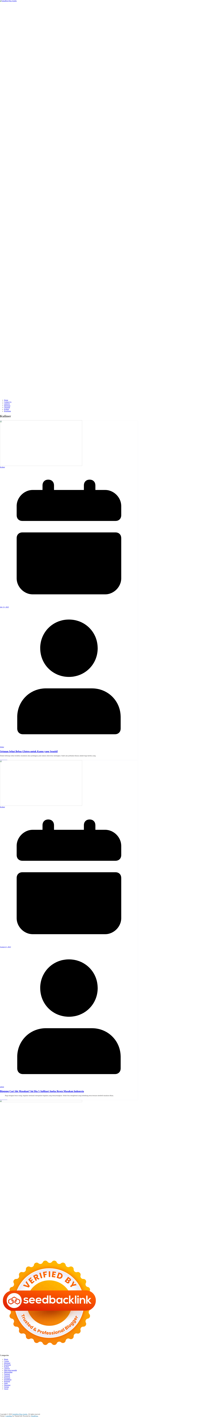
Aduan (16, 1409)
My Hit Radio (46, 1396)
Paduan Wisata (17, 1407)
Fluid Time (40, 1400)
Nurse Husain (133, 1396)
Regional (7, 1381)
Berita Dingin (13, 1411)
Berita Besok (163, 1405)
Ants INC (191, 1392)
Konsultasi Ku (190, 1409)
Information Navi (55, 1403)
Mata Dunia (91, 1403)
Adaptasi (90, 1407)
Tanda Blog (41, 1411)
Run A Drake (134, 1401)
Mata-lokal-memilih (10, 1370)
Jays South (7, 1396)
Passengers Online (6, 1394)
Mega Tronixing (142, 1398)
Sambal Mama (56, 1396)
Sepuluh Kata (4, 1411)
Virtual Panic (124, 1396)
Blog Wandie (94, 1405)
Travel (6, 1389)
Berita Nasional (137, 1405)
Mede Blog (23, 1400)
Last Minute (157, 1400)
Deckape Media (115, 1401)
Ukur (80, 1409)
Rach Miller (66, 1398)
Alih (105, 1407)
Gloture (89, 1398)
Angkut (126, 1407)
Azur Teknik (17, 1392)
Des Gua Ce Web (22, 1403)
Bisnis (6, 1359)
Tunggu (75, 1409)
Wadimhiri (184, 1392)
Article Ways (104, 1400)
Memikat (134, 1409)
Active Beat (96, 1401)
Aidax (77, 1396)
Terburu (191, 1407)
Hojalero (175, 1396)
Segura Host (152, 1398)
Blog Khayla (73, 1405)
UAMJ (72, 1401)
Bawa (160, 1407)
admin (2, 1087)
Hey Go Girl (64, 1392)
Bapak (102, 1409)
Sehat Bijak (68, 1407)
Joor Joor (79, 1400)
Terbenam (165, 1407)
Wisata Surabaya (73, 1403)
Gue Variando (56, 1401)
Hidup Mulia (41, 1398)
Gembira (140, 1409)
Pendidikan (7, 1379)
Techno (6, 1387)
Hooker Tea (168, 1398)
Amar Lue (188, 1398)
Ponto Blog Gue (88, 1400)
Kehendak (162, 1409)
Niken (142, 1403)
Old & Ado (48, 1401)
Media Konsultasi (61, 1411)
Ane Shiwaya (7, 1400)
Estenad (90, 1396)
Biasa (182, 1407)
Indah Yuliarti (54, 1407)
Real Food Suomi (134, 1400)
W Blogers (107, 1394)
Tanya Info (70, 1411)
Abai (98, 1407)
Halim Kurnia (37, 1407)
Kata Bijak (178, 1394)
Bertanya (75, 1407)
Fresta (13, 1396)
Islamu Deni (124, 1394)
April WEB (19, 1396)
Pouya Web (16, 1400)
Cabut (2, 1409)
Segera (152, 1409)
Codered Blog (32, 1400)
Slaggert (39, 1396)
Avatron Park (46, 1394)
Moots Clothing (115, 1396)
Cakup (12, 1409)
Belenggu (177, 1407)
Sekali (157, 1409)
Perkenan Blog (23, 1411)
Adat (95, 1407)
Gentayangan (94, 1409)
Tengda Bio (160, 1398)
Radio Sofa (167, 1403)
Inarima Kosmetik (167, 1400)
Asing (131, 1407)
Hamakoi (96, 1396)
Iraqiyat (47, 1400)
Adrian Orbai (113, 1398)
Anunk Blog (9, 1392)
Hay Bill (170, 1401)
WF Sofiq (7, 1398)
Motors (2, 1392)
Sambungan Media (179, 1409)
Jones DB (64, 1403)
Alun (102, 1407)
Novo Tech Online (166, 1396)
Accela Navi (159, 1392)
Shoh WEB (147, 1396)
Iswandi (6, 1405)
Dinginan (107, 1409)
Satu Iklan (188, 1405)
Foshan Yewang (125, 1392)
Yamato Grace (115, 1394)
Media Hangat (79, 1411)
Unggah (65, 1409)
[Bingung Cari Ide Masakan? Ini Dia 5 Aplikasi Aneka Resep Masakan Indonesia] (41, 805)
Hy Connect (83, 1396)
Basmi (143, 1407)
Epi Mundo (76, 1394)
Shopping (7, 1385)
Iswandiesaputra (181, 1403)
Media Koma (154, 1405)
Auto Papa (38, 1394)
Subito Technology (95, 1392)
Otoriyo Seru (31, 1401)
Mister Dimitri (15, 1398)
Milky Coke (40, 1401)
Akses (38, 1409)
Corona (6, 1361)
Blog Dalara (64, 1394)
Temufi (175, 1398)
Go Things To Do (34, 1403)
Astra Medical (7, 1401)
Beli (156, 1407)
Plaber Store (134, 1392)
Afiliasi (80, 1407)
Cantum (6, 1409)
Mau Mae (118, 1403)
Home (6, 400)
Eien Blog (192, 1396)
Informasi (7, 406)
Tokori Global (105, 1401)
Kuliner (6, 409)
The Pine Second (131, 1398)
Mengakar (32, 1409)
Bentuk (186, 1407)
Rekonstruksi (25, 1398)
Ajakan (21, 1409)
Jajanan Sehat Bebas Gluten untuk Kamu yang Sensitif (29, 751)
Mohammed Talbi (70, 1400)
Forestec (164, 1401)
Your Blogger (180, 1405)
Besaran (120, 1409)
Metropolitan (8, 1372)
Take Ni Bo (150, 1392)
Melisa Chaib (156, 1394)
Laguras (72, 1398)
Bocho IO (151, 1401)
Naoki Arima (186, 1401)
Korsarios (150, 1400)
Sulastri (141, 1396)
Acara (85, 1407)
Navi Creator (159, 1403)
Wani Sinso (27, 1396)
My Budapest (125, 1401)
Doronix (57, 1392)
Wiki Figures (105, 1392)
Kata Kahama (85, 1394)
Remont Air (177, 1401)
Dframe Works (168, 1392)
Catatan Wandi (34, 1405)
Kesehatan (7, 411)
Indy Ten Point (185, 1400)
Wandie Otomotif (53, 1405)
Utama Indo (65, 1396)
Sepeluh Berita (50, 1411)
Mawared (143, 1400)
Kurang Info (118, 1405)
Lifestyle (7, 404)
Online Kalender (122, 1400)
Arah (135, 1407)
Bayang (152, 1407)
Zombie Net (156, 1396)
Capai (61, 1409)
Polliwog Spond (83, 1392)
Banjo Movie (143, 1401)
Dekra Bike (113, 1400)
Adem (26, 1409)
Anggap (42, 1409)
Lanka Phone (49, 1392)
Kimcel (42, 1392)
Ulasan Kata (86, 1409)
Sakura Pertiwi (27, 1407)
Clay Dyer (158, 1401)
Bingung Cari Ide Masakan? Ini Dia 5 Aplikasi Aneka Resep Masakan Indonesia (42, 1091)
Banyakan (114, 1409)
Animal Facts (65, 1401)
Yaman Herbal (87, 1401)
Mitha (184, 1394)
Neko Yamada (114, 1392)
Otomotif (7, 407)
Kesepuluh (169, 1409)
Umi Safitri (45, 1407)
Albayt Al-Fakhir (29, 1394)
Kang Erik (111, 1403)
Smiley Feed (104, 1398)
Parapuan (7, 1378)
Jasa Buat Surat (104, 1396)
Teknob (97, 1403)
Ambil (110, 1407)
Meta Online (170, 1394)
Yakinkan (146, 1409)
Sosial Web (171, 1405)
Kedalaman (127, 1409)
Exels (77, 1398)
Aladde (33, 1396)
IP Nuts (24, 1401)
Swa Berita (140, 1394)
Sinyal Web (146, 1405)
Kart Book (83, 1398)
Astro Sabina (55, 1394)
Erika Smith (121, 1398)
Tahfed (123, 1403)
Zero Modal (142, 1392)
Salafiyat (93, 1394)
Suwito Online (149, 1403)
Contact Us (7, 402)
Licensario (177, 1400)
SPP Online (96, 1398)
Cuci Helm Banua (15, 1405)
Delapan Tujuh (27, 1392)
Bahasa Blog (33, 1411)
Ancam (121, 1407)
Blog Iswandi (63, 1405)
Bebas (171, 1407)
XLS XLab (79, 1401)
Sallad (2, 1398)
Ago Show (33, 1398)
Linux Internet (11, 1403)
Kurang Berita (127, 1405)
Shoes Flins (60, 1400)
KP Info (72, 1396)
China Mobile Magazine (53, 1398)
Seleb (6, 1383)
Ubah (70, 1409)
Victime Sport (17, 1401)
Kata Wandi (25, 1405)
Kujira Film (181, 1398)
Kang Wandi (43, 1405)
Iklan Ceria (99, 1394)
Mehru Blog (133, 1394)
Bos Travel (82, 1403)
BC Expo (97, 1400)
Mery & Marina (184, 1396)
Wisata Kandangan (83, 1405)
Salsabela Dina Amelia (106, 1405)
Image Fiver (36, 1392)
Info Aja (61, 1407)
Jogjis (2, 1396)
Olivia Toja (148, 1394)
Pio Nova (53, 1400)
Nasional (7, 1374)
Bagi (139, 1407)
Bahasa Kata (88, 1411)
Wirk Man (129, 1403)
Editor (2, 747)
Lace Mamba (73, 1392)
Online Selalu (7, 1407)
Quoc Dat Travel (17, 1394)
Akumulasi (115, 1407)
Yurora (163, 1394)
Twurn (70, 1394)
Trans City (103, 1403)
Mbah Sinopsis (191, 1394)
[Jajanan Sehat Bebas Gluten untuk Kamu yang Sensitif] (41, 465)
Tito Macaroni (44, 1403)
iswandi (173, 1403)
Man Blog (136, 1403)
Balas (147, 1407)
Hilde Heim (177, 1392)
